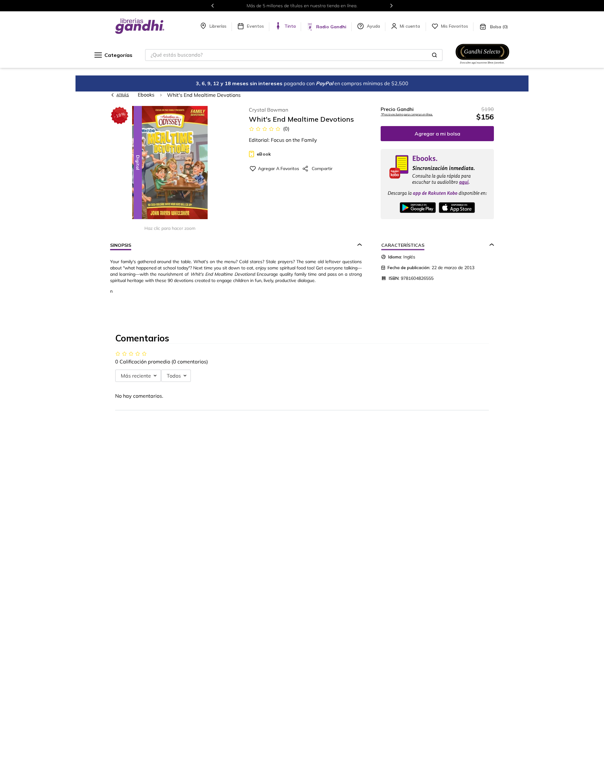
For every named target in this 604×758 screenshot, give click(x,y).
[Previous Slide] (212, 5)
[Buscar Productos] (434, 55)
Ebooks (146, 94)
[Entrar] (410, 26)
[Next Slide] (391, 5)
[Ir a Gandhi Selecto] (482, 65)
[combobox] (294, 55)
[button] (170, 163)
